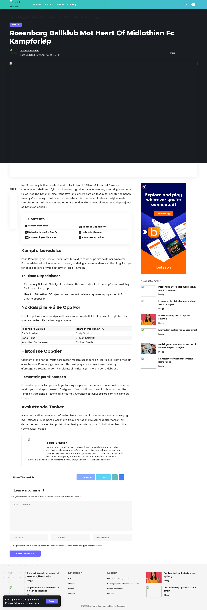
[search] (179, 4)
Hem (12, 17)
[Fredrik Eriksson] (19, 4)
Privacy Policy (12, 603)
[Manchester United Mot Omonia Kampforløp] (148, 363)
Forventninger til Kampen (43, 237)
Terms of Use (32, 603)
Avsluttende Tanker (93, 237)
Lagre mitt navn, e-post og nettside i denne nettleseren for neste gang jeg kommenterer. (57, 545)
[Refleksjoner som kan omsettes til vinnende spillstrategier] (148, 348)
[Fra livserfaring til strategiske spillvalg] (148, 319)
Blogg (21, 17)
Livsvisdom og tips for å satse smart (177, 330)
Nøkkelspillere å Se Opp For (43, 232)
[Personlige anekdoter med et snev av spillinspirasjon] (148, 291)
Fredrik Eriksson (29, 50)
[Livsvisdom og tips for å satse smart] (148, 334)
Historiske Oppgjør (92, 232)
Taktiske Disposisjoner (95, 226)
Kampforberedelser (38, 225)
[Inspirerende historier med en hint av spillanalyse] (148, 305)
